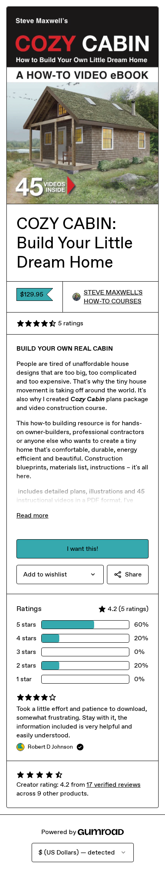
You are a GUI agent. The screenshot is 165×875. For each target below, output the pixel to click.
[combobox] (60, 574)
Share (133, 574)
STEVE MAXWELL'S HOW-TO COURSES (113, 296)
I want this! (82, 548)
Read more (32, 515)
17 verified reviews (114, 784)
